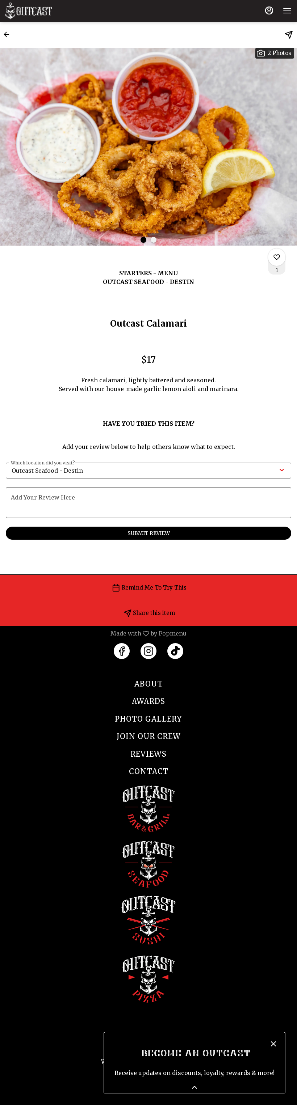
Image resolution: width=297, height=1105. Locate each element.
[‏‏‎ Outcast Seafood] (148, 863)
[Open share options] (288, 34)
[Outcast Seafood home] (38, 11)
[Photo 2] (153, 240)
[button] (8, 34)
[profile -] (269, 10)
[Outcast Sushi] (148, 919)
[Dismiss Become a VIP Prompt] (273, 1044)
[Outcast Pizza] (148, 978)
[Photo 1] (143, 240)
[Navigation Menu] (287, 11)
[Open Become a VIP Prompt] (194, 1087)
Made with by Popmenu (96, 633)
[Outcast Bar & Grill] (148, 808)
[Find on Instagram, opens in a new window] (148, 651)
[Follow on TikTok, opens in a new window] (175, 651)
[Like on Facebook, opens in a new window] (122, 651)
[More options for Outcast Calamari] (276, 257)
